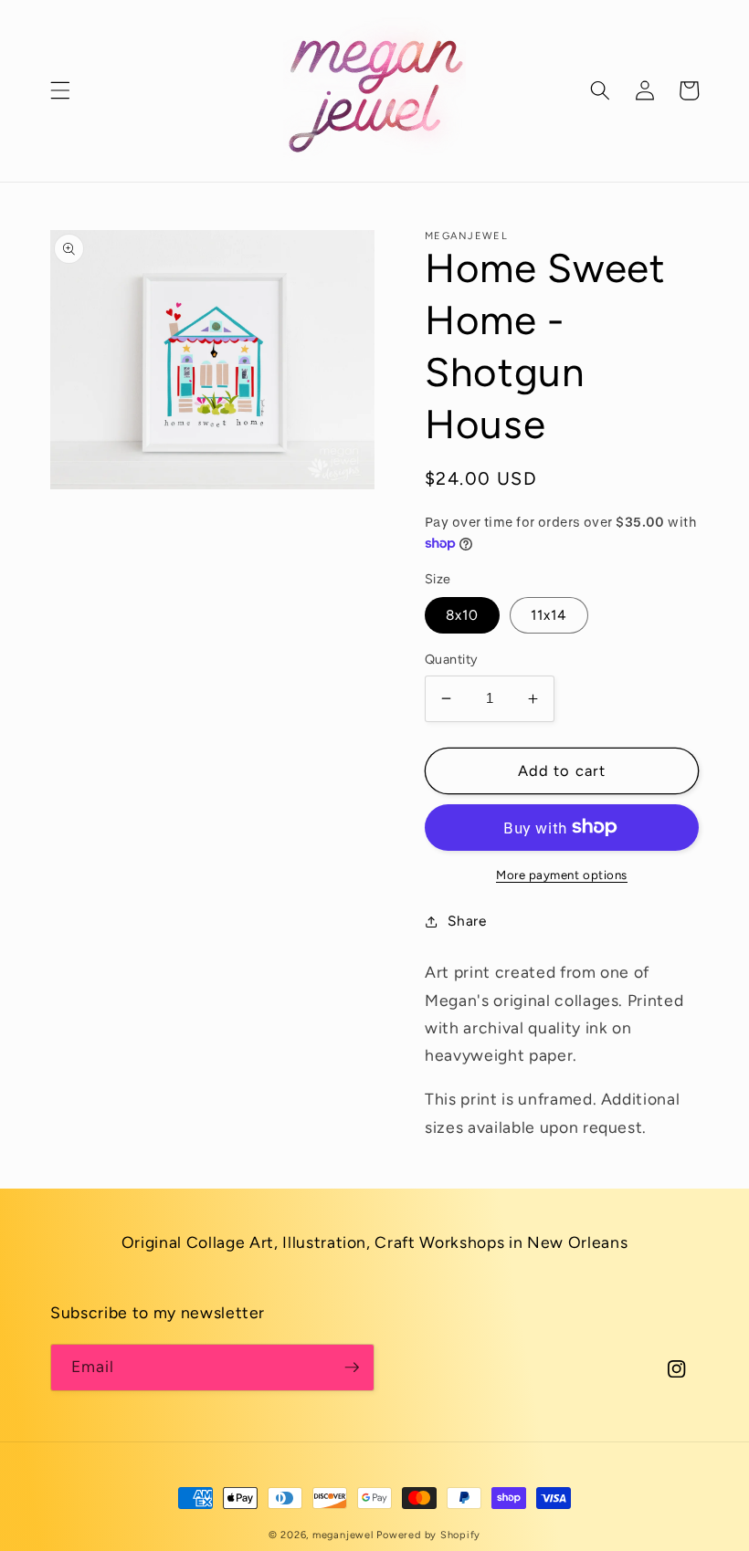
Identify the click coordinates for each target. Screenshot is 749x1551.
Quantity (452, 659)
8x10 (462, 615)
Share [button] (467, 920)
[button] (60, 90)
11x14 (549, 615)
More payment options (562, 874)
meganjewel (343, 1535)
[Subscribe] (352, 1367)
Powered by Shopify (428, 1535)
